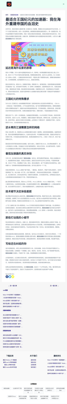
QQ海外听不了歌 (17, 388)
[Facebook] (7, 276)
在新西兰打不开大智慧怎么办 (55, 397)
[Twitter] (9, 276)
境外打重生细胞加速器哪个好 (44, 397)
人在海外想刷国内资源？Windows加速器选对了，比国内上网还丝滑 (13, 297)
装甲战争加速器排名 (60, 389)
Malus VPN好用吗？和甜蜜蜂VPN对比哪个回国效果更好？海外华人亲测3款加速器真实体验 (13, 294)
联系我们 (33, 367)
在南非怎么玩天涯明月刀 (50, 389)
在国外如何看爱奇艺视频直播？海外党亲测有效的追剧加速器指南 (13, 326)
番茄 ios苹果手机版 (9, 364)
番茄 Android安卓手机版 (10, 367)
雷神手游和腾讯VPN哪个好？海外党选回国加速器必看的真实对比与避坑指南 (13, 306)
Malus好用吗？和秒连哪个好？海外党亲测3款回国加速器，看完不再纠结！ (13, 300)
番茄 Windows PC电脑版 (10, 360)
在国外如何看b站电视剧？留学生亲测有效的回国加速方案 (13, 323)
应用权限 (33, 364)
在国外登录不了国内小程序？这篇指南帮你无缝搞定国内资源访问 (13, 318)
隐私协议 (33, 362)
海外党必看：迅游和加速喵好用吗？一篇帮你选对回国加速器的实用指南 (13, 303)
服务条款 (33, 360)
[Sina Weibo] (12, 276)
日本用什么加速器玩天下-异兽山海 (39, 390)
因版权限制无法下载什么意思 (33, 397)
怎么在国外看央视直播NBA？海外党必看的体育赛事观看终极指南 (13, 315)
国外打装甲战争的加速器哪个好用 (28, 390)
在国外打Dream (12, 396)
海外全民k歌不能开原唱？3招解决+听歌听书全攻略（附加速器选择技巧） (13, 321)
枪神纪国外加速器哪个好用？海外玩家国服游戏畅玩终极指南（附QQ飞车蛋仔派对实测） (13, 347)
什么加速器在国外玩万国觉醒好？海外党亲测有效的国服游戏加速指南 (13, 341)
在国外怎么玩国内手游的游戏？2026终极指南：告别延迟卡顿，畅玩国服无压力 (13, 344)
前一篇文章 (12, 285)
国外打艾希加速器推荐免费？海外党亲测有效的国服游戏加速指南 (13, 338)
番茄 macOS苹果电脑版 (10, 362)
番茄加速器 (6, 388)
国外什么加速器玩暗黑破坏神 (23, 397)
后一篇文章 (54, 285)
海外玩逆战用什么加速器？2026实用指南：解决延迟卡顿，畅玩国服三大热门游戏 (13, 335)
